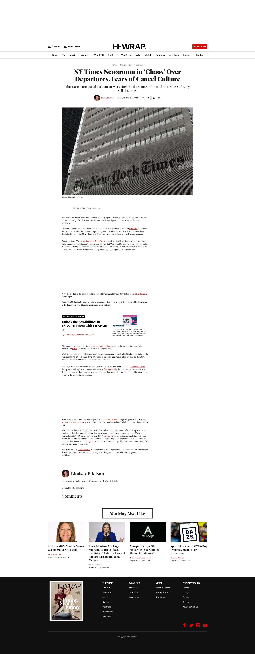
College (186, 592)
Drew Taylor (146, 558)
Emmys (186, 597)
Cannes (186, 588)
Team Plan (133, 592)
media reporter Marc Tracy (94, 241)
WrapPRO (99, 55)
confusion (133, 228)
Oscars (186, 602)
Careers (105, 602)
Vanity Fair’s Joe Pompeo (103, 345)
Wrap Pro (134, 583)
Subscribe (200, 46)
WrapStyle (126, 55)
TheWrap (107, 583)
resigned (89, 441)
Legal (159, 583)
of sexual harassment (77, 422)
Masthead (106, 607)
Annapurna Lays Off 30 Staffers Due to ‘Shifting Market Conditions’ (144, 549)
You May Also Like (127, 513)
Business (187, 55)
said (108, 435)
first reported (109, 369)
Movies (73, 55)
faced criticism (84, 449)
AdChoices (160, 597)
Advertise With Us (190, 607)
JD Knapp (135, 558)
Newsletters (74, 46)
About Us (106, 588)
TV (63, 55)
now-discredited (110, 419)
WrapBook (107, 616)
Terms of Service (163, 588)
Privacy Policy (162, 592)
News (55, 55)
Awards (85, 55)
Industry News (126, 65)
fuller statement (141, 293)
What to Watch (144, 55)
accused (65, 422)
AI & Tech (174, 55)
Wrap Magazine (191, 583)
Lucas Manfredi (55, 554)
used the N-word (138, 366)
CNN (74, 348)
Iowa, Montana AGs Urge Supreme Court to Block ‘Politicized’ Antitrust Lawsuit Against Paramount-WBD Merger (107, 553)
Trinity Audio (86, 208)
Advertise (106, 592)
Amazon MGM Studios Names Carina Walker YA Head (66, 547)
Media (199, 55)
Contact (105, 597)
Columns (160, 55)
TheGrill (112, 55)
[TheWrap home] (127, 46)
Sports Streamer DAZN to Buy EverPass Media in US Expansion (189, 549)
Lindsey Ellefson (107, 98)
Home (114, 65)
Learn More (134, 597)
